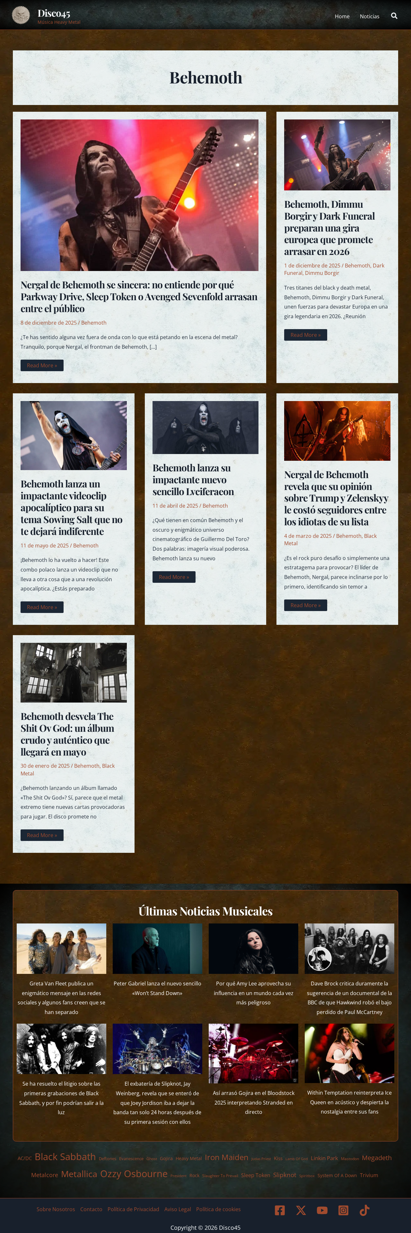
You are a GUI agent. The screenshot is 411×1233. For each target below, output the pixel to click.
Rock (194, 1175)
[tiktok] (365, 1210)
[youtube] (323, 1210)
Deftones (107, 1158)
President (179, 1175)
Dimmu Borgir (322, 272)
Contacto (91, 1209)
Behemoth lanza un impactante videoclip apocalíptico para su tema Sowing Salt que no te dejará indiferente (71, 507)
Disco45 (54, 12)
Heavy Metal (189, 1158)
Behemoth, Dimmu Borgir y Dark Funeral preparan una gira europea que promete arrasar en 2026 (329, 227)
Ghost (151, 1158)
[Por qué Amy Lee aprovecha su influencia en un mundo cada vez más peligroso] (253, 948)
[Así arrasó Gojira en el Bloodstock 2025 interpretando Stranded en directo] (253, 1053)
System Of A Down (337, 1175)
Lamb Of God (296, 1159)
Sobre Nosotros (56, 1209)
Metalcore (44, 1175)
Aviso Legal (177, 1209)
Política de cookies (218, 1209)
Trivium (369, 1175)
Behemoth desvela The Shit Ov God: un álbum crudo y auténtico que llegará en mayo (67, 734)
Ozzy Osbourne (134, 1173)
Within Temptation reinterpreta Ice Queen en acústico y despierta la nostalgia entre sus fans (349, 1102)
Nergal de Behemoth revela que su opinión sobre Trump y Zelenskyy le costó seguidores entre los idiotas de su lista (336, 498)
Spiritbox (307, 1175)
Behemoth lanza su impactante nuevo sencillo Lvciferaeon (193, 479)
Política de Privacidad (133, 1209)
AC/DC (25, 1158)
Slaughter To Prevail (220, 1175)
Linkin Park (324, 1158)
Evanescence (131, 1158)
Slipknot (284, 1175)
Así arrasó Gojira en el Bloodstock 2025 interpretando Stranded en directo (253, 1102)
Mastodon (350, 1158)
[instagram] (344, 1210)
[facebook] (281, 1210)
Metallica (79, 1174)
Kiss (278, 1158)
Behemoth (94, 322)
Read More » (42, 366)
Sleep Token (255, 1175)
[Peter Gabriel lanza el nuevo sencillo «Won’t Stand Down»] (157, 948)
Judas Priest (261, 1159)
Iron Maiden (227, 1157)
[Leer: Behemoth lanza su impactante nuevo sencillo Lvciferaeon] (206, 427)
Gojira (166, 1158)
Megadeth (377, 1157)
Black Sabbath (65, 1156)
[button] (394, 16)
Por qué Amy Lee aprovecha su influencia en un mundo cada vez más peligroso (253, 993)
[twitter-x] (302, 1210)
